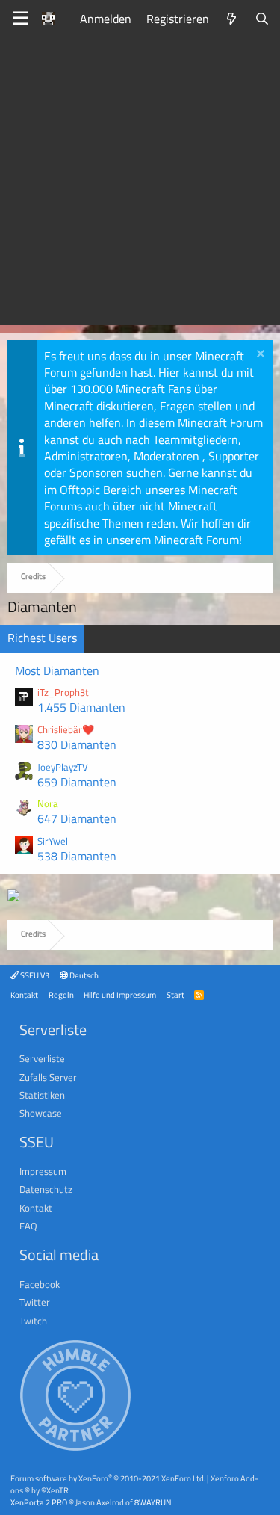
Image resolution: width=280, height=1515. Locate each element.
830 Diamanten (76, 744)
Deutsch (83, 975)
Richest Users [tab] (42, 638)
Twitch (33, 1320)
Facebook (39, 1284)
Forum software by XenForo (107, 1478)
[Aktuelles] (232, 18)
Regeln (61, 994)
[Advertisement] (140, 185)
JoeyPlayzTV (62, 766)
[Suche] (261, 18)
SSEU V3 (34, 975)
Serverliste (42, 1058)
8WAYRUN (152, 1502)
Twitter (34, 1302)
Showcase (40, 1112)
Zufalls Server (48, 1077)
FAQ (28, 1225)
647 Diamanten (76, 818)
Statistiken (42, 1094)
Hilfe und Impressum (120, 994)
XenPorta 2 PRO (38, 1502)
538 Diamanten (76, 856)
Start (175, 994)
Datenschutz (45, 1189)
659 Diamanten (76, 782)
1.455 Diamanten (81, 707)
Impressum (42, 1171)
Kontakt (24, 994)
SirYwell (53, 840)
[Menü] (20, 18)
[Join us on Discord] (13, 897)
